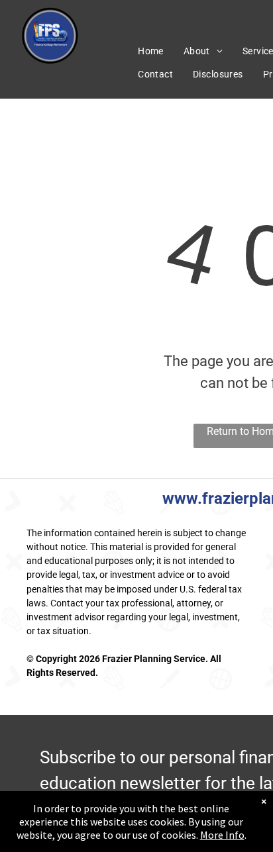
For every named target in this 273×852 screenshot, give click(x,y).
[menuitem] (151, 51)
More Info (222, 834)
